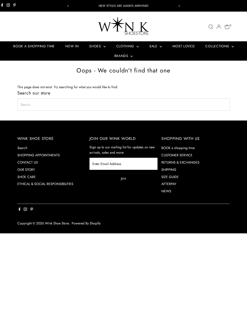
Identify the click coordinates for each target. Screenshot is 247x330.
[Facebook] (2, 6)
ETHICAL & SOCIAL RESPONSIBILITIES (45, 183)
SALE (154, 46)
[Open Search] (211, 27)
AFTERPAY (168, 183)
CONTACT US (27, 162)
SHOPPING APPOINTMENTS (38, 155)
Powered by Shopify (86, 223)
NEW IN (72, 46)
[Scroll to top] (237, 317)
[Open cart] (227, 27)
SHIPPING (168, 169)
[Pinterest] (14, 6)
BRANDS (122, 55)
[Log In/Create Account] (219, 27)
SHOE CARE (26, 176)
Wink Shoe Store (57, 223)
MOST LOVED (183, 46)
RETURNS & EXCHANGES (180, 162)
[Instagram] (8, 6)
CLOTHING (125, 46)
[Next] (178, 5)
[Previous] (68, 5)
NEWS (166, 191)
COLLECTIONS (217, 46)
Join (123, 178)
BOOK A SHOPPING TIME (34, 46)
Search (22, 147)
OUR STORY (26, 169)
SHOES (95, 46)
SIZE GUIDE (170, 176)
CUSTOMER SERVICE (176, 155)
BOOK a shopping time (178, 147)
